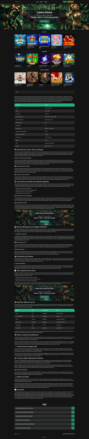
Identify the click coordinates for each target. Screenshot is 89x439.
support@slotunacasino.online (69, 433)
